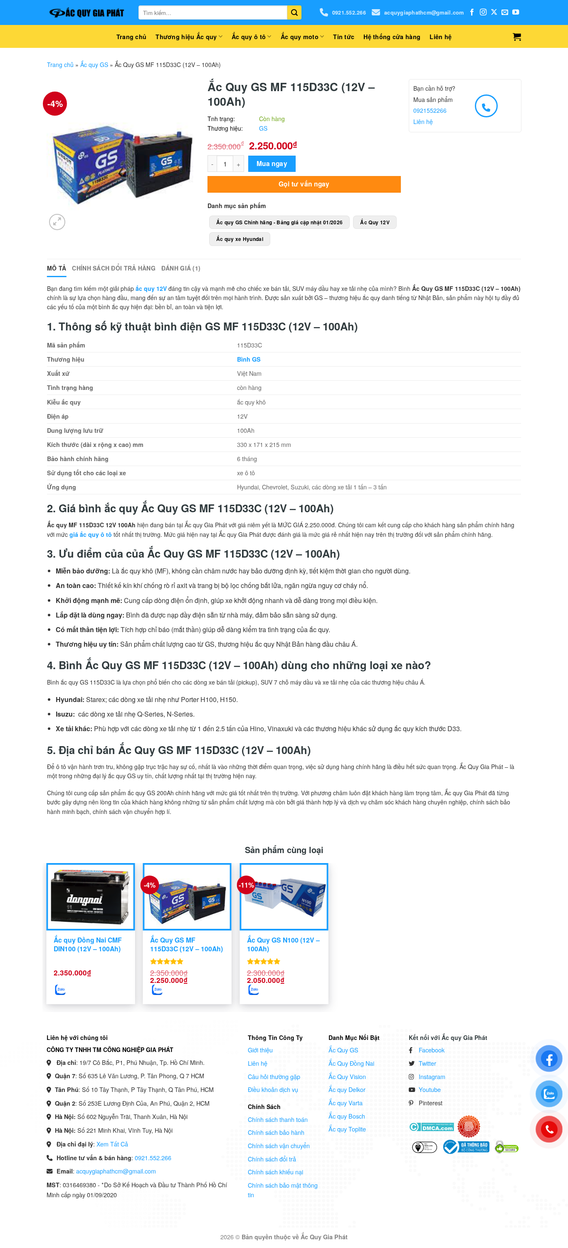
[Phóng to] (57, 222)
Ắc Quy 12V (375, 222)
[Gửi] (294, 12)
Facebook (432, 1049)
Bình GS (249, 359)
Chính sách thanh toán (278, 1119)
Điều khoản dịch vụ (273, 1089)
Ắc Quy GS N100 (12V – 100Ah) (283, 944)
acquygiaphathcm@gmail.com (424, 12)
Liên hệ (441, 36)
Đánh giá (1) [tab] (180, 268)
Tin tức (343, 36)
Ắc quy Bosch (346, 1116)
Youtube (430, 1089)
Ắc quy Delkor (346, 1089)
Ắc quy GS (94, 64)
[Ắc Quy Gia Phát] (86, 12)
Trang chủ (131, 36)
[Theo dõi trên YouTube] (515, 12)
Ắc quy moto (300, 36)
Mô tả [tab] (56, 268)
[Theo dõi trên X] (494, 12)
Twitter (427, 1063)
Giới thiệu (260, 1049)
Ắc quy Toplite (347, 1128)
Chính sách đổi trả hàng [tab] (113, 268)
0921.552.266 (349, 12)
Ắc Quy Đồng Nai (351, 1063)
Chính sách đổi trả (272, 1158)
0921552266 (430, 110)
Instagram (432, 1076)
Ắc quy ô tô (249, 36)
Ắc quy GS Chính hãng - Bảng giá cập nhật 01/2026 (279, 222)
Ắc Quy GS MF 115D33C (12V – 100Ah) (186, 944)
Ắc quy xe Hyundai (239, 239)
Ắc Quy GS (343, 1049)
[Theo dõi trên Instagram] (483, 12)
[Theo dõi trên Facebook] (472, 12)
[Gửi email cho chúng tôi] (504, 12)
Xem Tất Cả (112, 1143)
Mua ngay (272, 163)
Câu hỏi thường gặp (274, 1076)
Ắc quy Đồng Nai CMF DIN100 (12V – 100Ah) (88, 944)
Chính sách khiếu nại (275, 1171)
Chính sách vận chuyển (279, 1145)
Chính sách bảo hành (276, 1132)
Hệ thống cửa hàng (391, 36)
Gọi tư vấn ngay (304, 184)
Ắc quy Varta (345, 1102)
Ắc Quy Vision (347, 1076)
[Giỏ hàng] (517, 36)
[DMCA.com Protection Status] (431, 1126)
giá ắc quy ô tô (90, 534)
